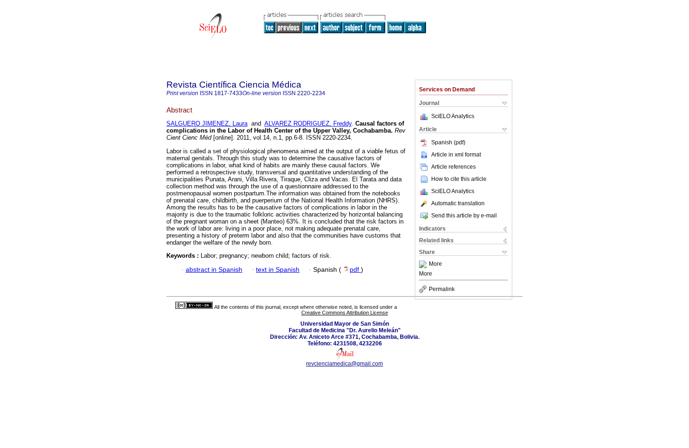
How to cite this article (459, 179)
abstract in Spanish (214, 269)
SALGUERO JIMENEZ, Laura (206, 123)
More (435, 264)
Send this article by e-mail (464, 215)
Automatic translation (458, 203)
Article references (453, 167)
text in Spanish (278, 269)
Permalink (442, 289)
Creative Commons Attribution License (344, 312)
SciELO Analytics (452, 116)
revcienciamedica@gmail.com (344, 363)
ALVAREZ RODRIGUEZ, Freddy (308, 123)
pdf (355, 269)
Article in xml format (456, 154)
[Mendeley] (424, 264)
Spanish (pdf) (448, 142)
